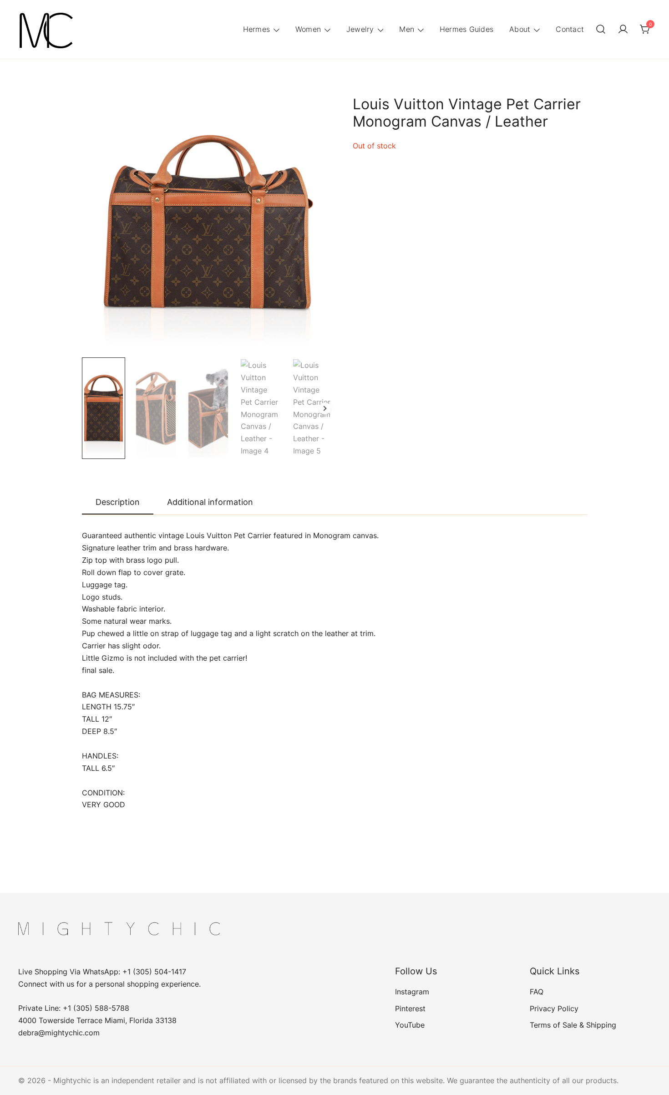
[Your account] (623, 30)
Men (406, 29)
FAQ (536, 991)
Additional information (210, 502)
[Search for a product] (600, 29)
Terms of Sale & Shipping (573, 1024)
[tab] (117, 502)
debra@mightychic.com (59, 1032)
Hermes (256, 29)
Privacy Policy (554, 1008)
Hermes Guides (466, 29)
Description (118, 502)
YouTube (410, 1024)
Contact (570, 29)
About (519, 29)
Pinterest (410, 1008)
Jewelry (360, 29)
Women (308, 29)
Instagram (412, 991)
